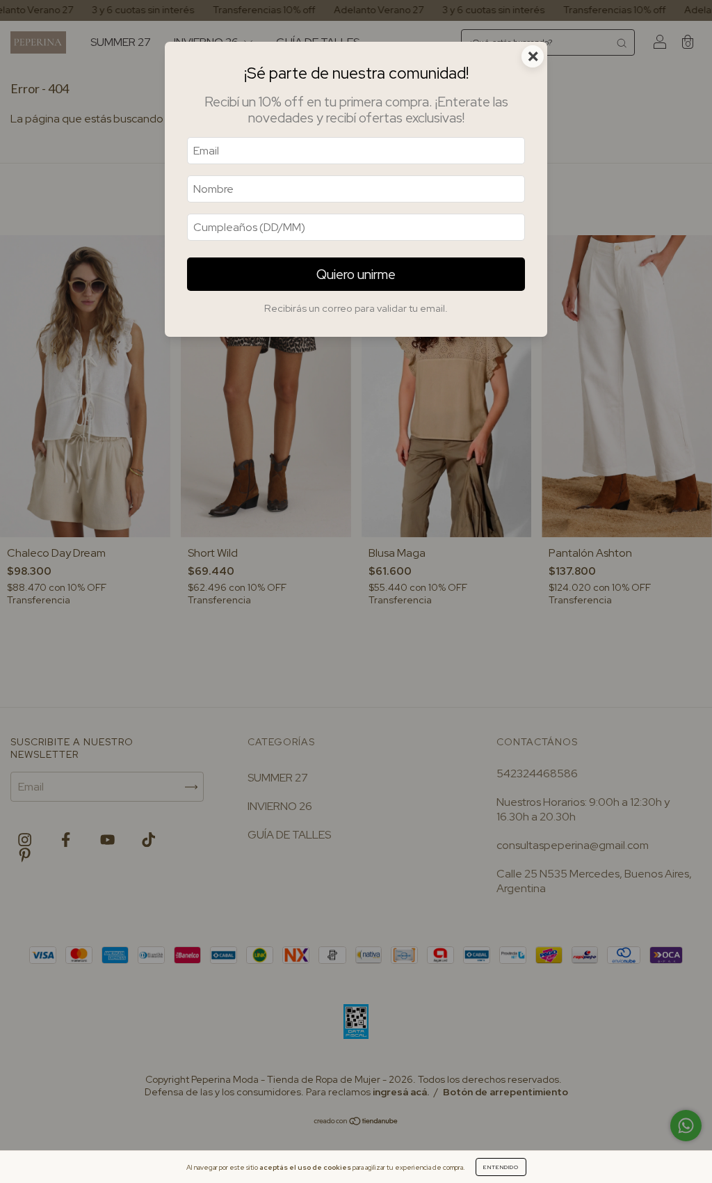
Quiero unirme (356, 274)
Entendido (501, 1167)
